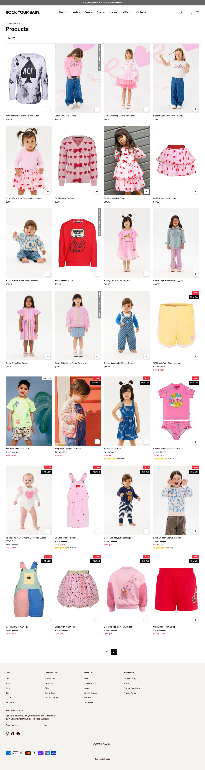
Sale (7, 693)
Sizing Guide (50, 693)
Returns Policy (130, 678)
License (113, 12)
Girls (76, 12)
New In (63, 12)
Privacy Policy (130, 693)
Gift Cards (10, 702)
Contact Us (49, 683)
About (86, 688)
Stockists (88, 683)
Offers (126, 12)
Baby (99, 12)
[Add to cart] (47, 109)
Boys (88, 12)
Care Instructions (52, 697)
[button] (197, 12)
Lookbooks (88, 697)
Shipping (127, 683)
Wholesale (88, 702)
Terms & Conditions (132, 688)
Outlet (140, 12)
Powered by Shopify (102, 759)
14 (106, 651)
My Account (50, 678)
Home (8, 23)
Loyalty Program (91, 693)
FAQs (47, 688)
